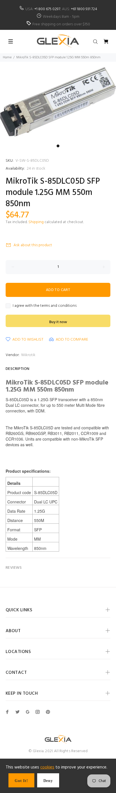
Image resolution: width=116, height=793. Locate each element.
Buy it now (58, 322)
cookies (47, 767)
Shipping (36, 222)
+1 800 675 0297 (47, 9)
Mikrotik (28, 355)
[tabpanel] (58, 102)
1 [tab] (58, 146)
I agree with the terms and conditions (45, 306)
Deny (48, 781)
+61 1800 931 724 (84, 9)
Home (7, 57)
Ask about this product (33, 245)
